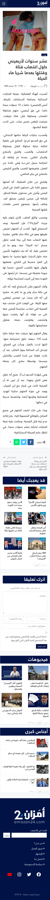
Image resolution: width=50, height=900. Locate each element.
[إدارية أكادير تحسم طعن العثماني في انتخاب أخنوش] (13, 543)
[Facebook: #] (38, 874)
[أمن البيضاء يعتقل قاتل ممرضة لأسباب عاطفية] (37, 518)
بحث (7, 835)
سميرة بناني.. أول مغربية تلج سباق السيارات (21, 754)
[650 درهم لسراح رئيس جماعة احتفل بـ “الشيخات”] (37, 543)
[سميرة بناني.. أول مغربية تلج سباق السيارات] (42, 756)
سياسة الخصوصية (34, 864)
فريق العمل (37, 848)
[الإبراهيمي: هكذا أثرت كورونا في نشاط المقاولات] (42, 743)
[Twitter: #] (29, 874)
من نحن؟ (38, 843)
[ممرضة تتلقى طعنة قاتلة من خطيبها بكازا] (13, 518)
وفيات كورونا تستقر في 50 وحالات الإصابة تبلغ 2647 (12, 463)
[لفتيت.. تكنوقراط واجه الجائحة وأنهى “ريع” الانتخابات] (42, 782)
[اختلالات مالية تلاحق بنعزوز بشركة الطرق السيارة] (38, 700)
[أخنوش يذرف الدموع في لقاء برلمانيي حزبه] (12, 700)
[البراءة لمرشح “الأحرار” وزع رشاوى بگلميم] (37, 493)
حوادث (44, 55)
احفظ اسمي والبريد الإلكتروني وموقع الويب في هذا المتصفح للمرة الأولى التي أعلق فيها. (26, 638)
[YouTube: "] (9, 874)
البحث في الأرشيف (38, 830)
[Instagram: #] (19, 874)
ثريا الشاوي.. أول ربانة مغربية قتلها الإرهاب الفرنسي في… (19, 767)
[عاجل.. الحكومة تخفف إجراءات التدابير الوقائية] (38, 673)
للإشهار (39, 853)
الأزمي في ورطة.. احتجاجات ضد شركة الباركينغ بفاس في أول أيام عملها (38, 465)
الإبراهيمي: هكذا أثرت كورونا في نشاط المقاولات (20, 741)
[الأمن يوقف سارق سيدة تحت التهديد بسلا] (13, 493)
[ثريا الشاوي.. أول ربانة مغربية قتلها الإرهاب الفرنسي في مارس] (42, 769)
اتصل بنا (38, 858)
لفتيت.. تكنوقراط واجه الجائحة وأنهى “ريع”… (21, 781)
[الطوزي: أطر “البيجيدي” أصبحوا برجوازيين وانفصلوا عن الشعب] (12, 673)
